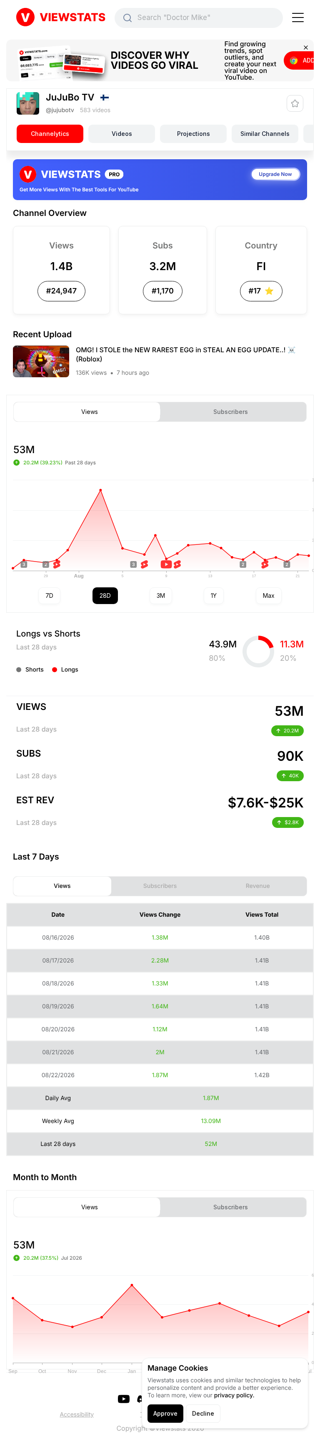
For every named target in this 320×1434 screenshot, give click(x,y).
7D (49, 595)
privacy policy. (234, 1395)
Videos (122, 133)
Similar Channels (265, 133)
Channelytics (50, 133)
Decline (203, 1413)
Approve (165, 1413)
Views (89, 412)
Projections (193, 133)
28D (105, 595)
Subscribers (230, 412)
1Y (214, 595)
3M (161, 595)
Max (269, 595)
